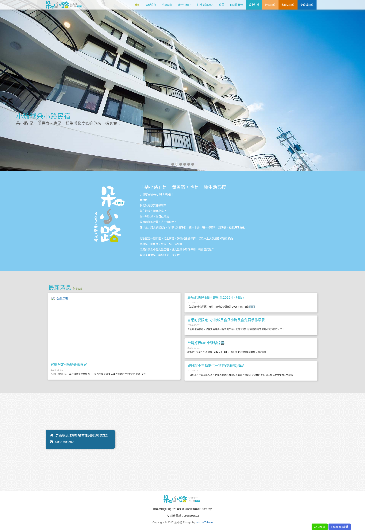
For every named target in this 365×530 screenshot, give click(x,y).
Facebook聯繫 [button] (339, 526)
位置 (221, 4)
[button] (8, 85)
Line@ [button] (321, 526)
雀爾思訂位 (288, 4)
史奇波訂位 (307, 4)
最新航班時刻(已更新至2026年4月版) (215, 297)
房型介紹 (184, 4)
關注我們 (237, 4)
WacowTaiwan (204, 522)
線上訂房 (254, 4)
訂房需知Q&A (205, 4)
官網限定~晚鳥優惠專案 (69, 365)
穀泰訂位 (270, 4)
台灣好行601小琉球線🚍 (206, 343)
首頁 (137, 4)
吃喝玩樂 (167, 4)
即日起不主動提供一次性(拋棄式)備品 (215, 366)
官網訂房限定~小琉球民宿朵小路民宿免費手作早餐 (226, 320)
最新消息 (150, 4)
